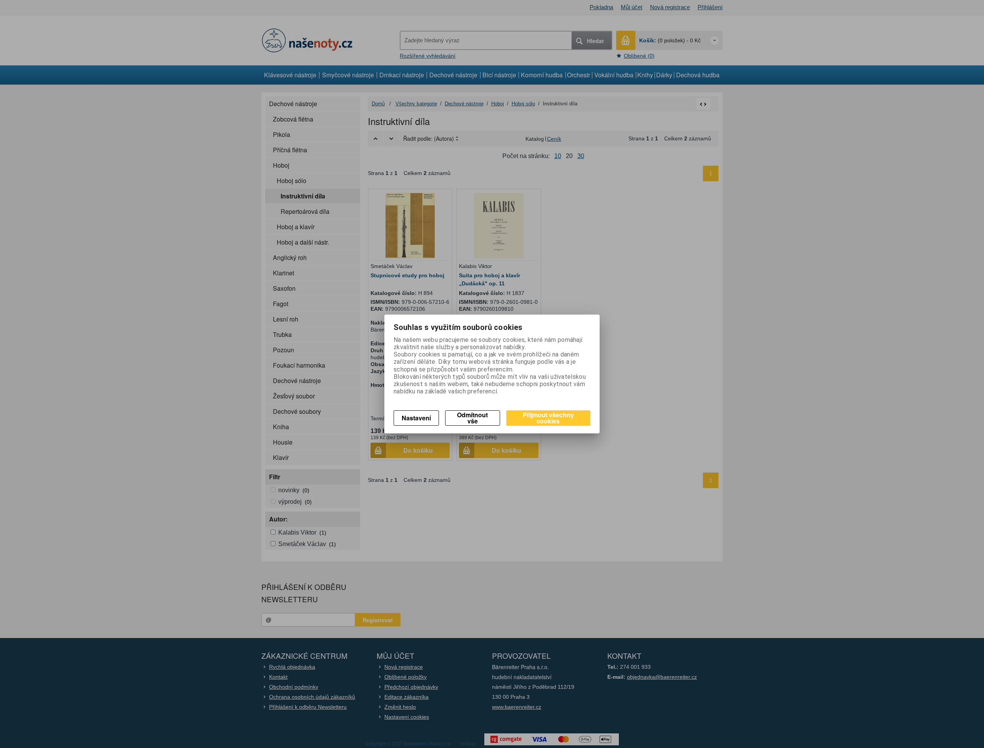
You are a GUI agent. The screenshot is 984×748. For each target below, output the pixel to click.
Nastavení (416, 417)
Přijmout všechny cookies (548, 417)
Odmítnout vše (472, 417)
